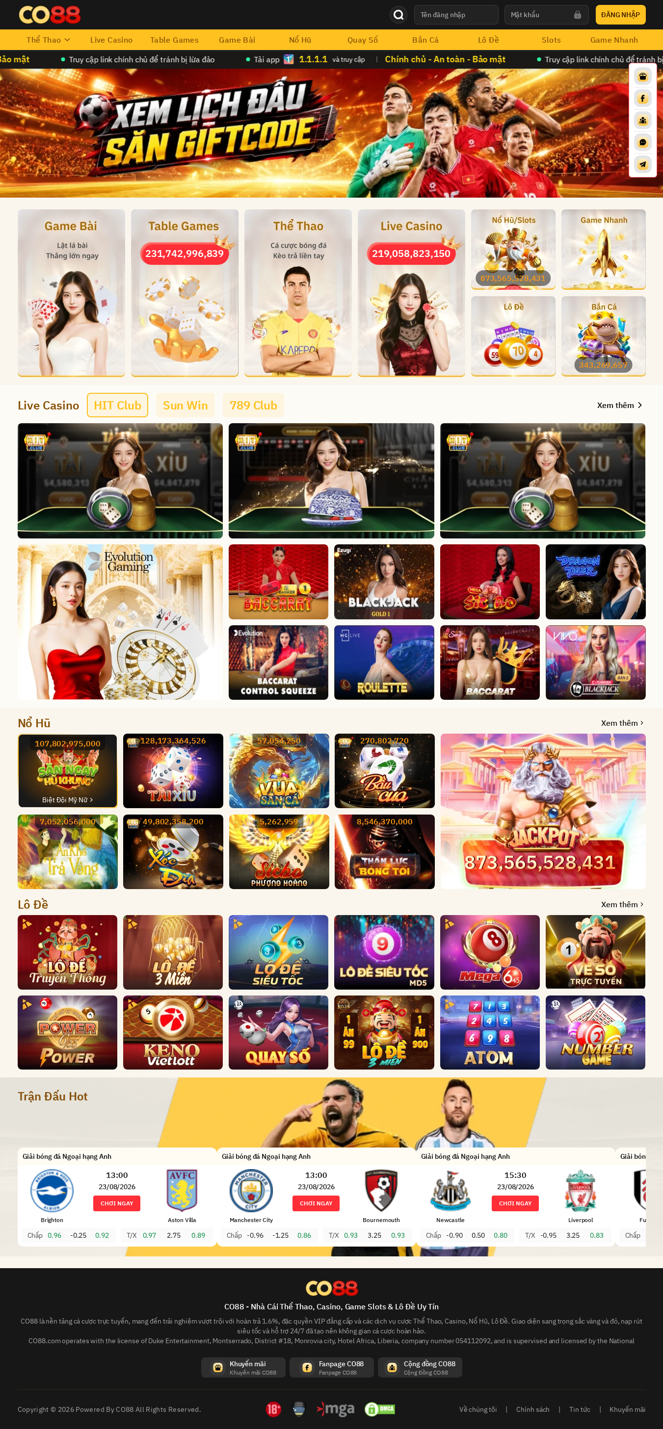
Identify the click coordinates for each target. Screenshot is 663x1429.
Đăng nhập (620, 14)
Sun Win (185, 405)
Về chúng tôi (478, 1409)
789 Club (253, 405)
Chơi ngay (117, 1203)
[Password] (578, 15)
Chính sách (533, 1409)
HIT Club (117, 405)
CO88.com (44, 1340)
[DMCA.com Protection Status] (380, 1409)
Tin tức (579, 1409)
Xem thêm (619, 723)
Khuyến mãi (627, 1409)
